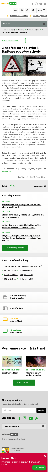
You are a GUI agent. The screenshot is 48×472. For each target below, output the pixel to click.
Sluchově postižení (40, 16)
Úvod (4, 30)
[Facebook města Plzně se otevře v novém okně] (32, 5)
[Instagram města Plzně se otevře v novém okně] (36, 5)
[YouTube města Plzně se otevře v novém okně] (41, 5)
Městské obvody (10, 279)
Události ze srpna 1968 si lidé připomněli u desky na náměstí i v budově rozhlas (21, 226)
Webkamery (15, 10)
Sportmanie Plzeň (10, 373)
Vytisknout (38, 186)
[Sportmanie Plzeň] (12, 361)
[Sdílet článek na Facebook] (10, 186)
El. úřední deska (10, 270)
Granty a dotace (11, 275)
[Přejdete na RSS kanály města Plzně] (45, 5)
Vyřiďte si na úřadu (12, 266)
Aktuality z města (33, 30)
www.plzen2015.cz (9, 171)
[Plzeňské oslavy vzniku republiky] (36, 361)
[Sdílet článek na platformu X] (15, 186)
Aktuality (21, 30)
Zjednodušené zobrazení (19, 16)
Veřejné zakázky (26, 275)
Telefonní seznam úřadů (32, 266)
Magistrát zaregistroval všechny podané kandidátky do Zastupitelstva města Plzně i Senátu (22, 238)
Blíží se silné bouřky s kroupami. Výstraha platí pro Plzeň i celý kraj (23, 216)
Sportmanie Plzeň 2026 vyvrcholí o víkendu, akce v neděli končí (22, 205)
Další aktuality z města (15, 247)
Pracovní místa (26, 270)
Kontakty (21, 10)
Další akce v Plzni (24, 382)
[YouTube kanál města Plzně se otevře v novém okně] (31, 418)
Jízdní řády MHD (26, 279)
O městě (12, 30)
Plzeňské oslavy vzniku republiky (33, 374)
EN (27, 10)
